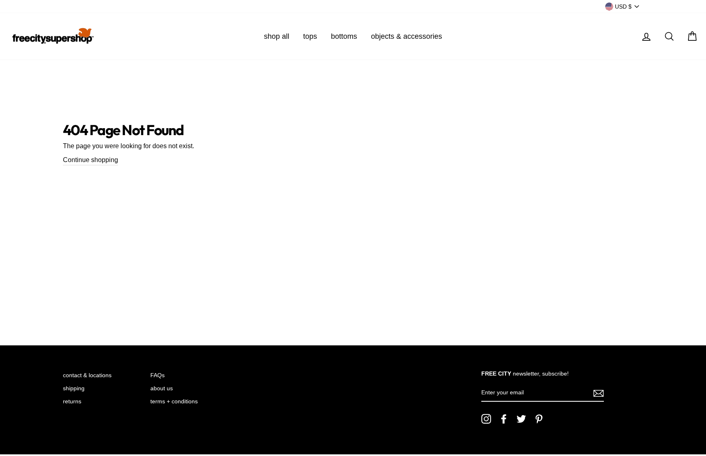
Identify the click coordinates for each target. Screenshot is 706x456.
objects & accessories (406, 36)
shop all (276, 36)
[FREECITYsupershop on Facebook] (504, 419)
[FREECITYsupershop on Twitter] (521, 419)
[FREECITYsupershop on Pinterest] (539, 419)
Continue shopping (90, 159)
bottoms (344, 36)
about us (161, 388)
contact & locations (87, 375)
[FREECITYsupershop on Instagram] (486, 419)
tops (310, 36)
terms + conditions (174, 401)
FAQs (157, 375)
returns (72, 401)
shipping (74, 388)
